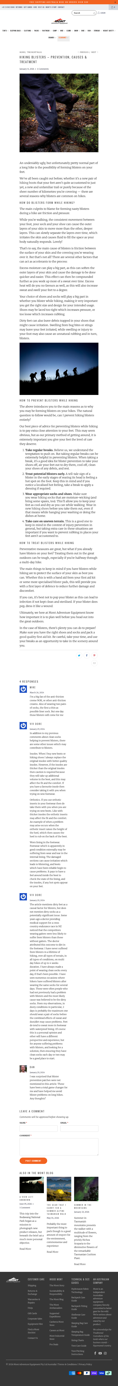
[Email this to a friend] (94, 663)
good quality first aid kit (35, 637)
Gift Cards (28, 7)
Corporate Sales (35, 1318)
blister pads (60, 582)
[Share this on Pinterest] (94, 655)
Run (89, 30)
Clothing (27, 30)
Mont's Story (51, 7)
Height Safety (108, 30)
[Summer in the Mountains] (86, 1189)
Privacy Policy (85, 1364)
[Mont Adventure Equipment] (59, 21)
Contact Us (33, 1338)
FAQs (30, 1308)
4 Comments (43, 69)
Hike (62, 30)
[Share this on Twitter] (79, 655)
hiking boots (28, 182)
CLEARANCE (63, 37)
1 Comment (25, 1207)
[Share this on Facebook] (87, 655)
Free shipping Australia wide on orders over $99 (59, 2)
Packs (36, 30)
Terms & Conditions (67, 1364)
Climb (68, 30)
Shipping (32, 1285)
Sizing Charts (77, 1340)
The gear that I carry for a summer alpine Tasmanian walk (56, 1209)
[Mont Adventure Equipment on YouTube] (100, 1353)
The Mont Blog (56, 1299)
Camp (55, 30)
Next (93, 52)
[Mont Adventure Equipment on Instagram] (105, 1353)
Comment (26, 1135)
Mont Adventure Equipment (27, 1364)
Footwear (46, 30)
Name (23, 1123)
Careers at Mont (57, 1330)
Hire (35, 7)
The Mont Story (57, 1285)
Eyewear (97, 30)
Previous (83, 52)
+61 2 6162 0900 (8, 7)
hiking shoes (40, 508)
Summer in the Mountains (83, 1206)
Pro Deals (54, 1344)
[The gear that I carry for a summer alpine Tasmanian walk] (59, 1189)
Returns (19, 7)
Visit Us (41, 7)
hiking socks (46, 497)
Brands (51, 37)
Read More (25, 1248)
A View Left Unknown (27, 1198)
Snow (76, 30)
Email (64, 1123)
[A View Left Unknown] (32, 1185)
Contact (61, 7)
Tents (4, 30)
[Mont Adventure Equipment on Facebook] (95, 1353)
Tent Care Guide (78, 1345)
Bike (83, 30)
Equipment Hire (35, 1324)
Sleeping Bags (15, 30)
